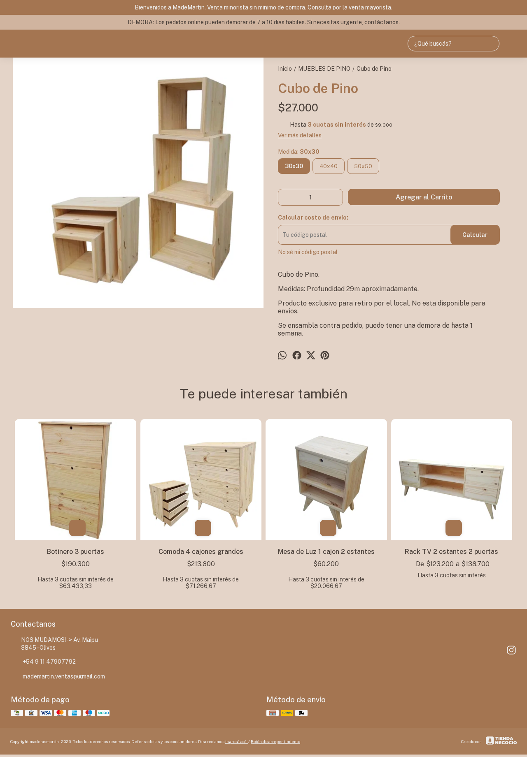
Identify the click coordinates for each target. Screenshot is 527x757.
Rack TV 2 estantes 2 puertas (451, 552)
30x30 (294, 166)
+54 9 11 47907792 (49, 661)
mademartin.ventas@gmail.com (64, 676)
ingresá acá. (236, 741)
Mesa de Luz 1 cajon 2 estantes (326, 552)
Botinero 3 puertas (75, 552)
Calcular (474, 234)
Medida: (298, 151)
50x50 (363, 166)
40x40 (328, 166)
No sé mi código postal (308, 252)
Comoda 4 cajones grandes (201, 552)
